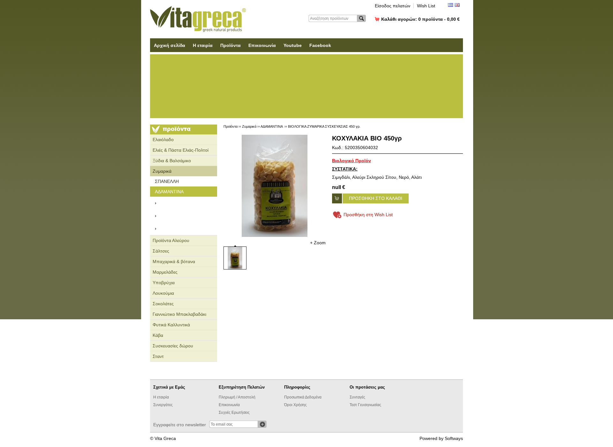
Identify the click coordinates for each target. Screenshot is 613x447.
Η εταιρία (203, 45)
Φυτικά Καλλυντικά (171, 324)
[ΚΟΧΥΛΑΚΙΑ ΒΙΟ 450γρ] (274, 186)
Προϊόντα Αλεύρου (171, 240)
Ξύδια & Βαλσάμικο (172, 160)
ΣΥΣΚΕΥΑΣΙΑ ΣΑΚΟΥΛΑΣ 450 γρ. (185, 216)
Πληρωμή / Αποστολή (237, 397)
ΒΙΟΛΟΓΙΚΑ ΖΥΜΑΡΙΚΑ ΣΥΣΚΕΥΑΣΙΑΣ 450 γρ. (184, 229)
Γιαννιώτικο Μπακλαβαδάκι (179, 314)
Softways (454, 438)
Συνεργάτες (163, 405)
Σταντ (158, 356)
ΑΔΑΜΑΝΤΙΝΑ (169, 191)
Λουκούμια (163, 293)
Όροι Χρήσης (295, 405)
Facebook (320, 45)
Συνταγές (357, 397)
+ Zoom (318, 242)
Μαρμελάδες (165, 272)
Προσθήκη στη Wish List (368, 214)
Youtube (293, 45)
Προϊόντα (230, 45)
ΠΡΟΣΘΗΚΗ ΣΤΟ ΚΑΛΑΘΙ (375, 198)
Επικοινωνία (262, 45)
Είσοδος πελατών (392, 5)
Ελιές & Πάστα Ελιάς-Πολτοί (180, 150)
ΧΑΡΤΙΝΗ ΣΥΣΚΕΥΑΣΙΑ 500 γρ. (188, 203)
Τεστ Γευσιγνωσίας (365, 405)
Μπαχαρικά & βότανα (174, 261)
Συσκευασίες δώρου (173, 345)
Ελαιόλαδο (163, 139)
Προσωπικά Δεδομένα (303, 397)
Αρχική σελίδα (169, 45)
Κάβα (158, 335)
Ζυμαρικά (162, 171)
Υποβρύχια (164, 282)
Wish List (426, 5)
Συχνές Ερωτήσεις (234, 412)
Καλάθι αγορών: (420, 19)
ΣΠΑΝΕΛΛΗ (167, 181)
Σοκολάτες (163, 303)
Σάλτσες (161, 251)
